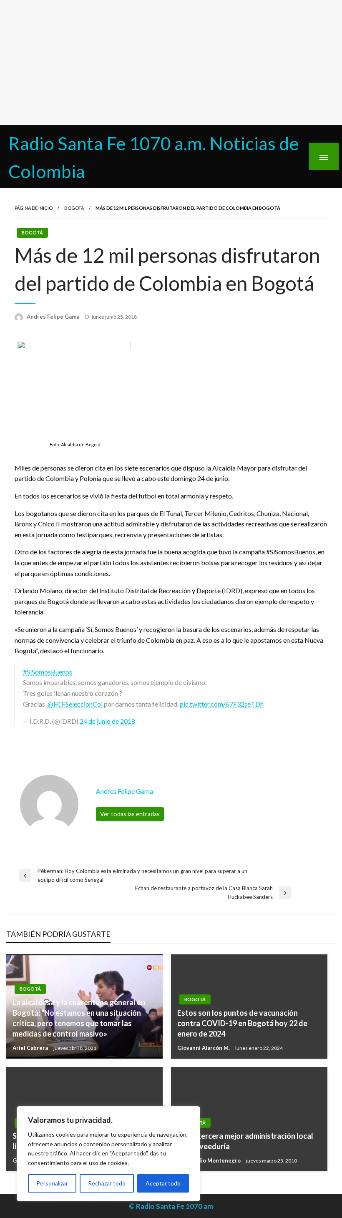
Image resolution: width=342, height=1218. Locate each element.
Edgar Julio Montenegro (209, 1160)
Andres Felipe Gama (53, 316)
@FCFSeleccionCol (75, 704)
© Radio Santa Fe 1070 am (171, 1206)
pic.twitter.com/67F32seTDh (222, 704)
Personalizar (52, 1183)
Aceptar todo (163, 1183)
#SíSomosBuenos (47, 672)
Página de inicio (34, 208)
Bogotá (74, 208)
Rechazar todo (107, 1183)
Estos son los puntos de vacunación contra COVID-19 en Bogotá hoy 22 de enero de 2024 (242, 1023)
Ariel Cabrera (31, 1047)
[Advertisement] (171, 62)
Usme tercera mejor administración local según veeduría (245, 1141)
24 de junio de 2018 (107, 721)
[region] (108, 1153)
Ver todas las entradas (130, 814)
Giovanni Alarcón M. (204, 1047)
